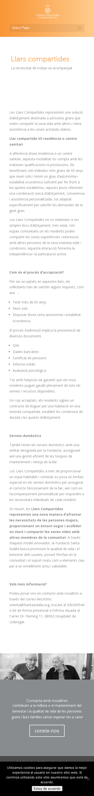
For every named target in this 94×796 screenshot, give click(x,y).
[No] (88, 779)
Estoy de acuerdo (47, 788)
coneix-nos (47, 730)
